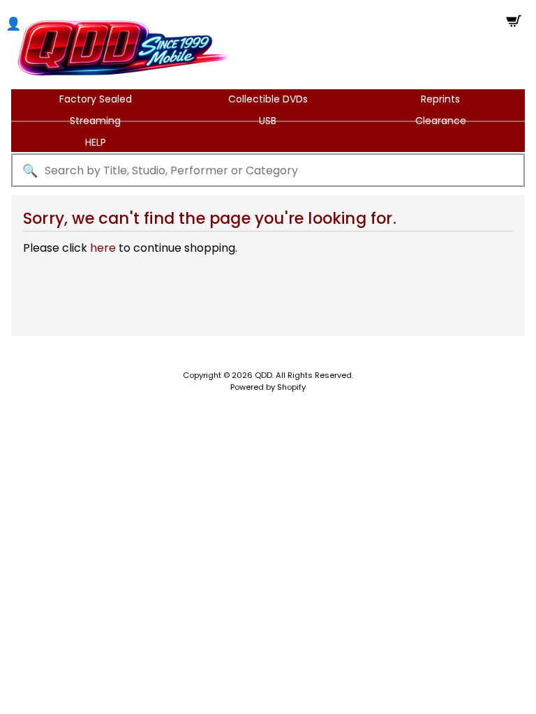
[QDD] (122, 47)
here (103, 248)
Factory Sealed (95, 99)
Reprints (440, 99)
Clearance (440, 121)
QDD (263, 375)
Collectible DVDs (268, 99)
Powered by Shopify (268, 387)
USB (267, 121)
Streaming (95, 121)
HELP (95, 142)
